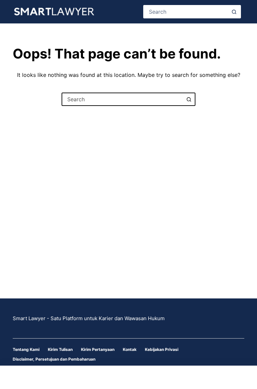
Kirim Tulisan (60, 349)
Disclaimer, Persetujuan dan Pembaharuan (54, 359)
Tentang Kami (26, 349)
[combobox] (186, 11)
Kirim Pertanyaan (97, 349)
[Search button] (234, 12)
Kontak (130, 349)
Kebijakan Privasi (161, 349)
